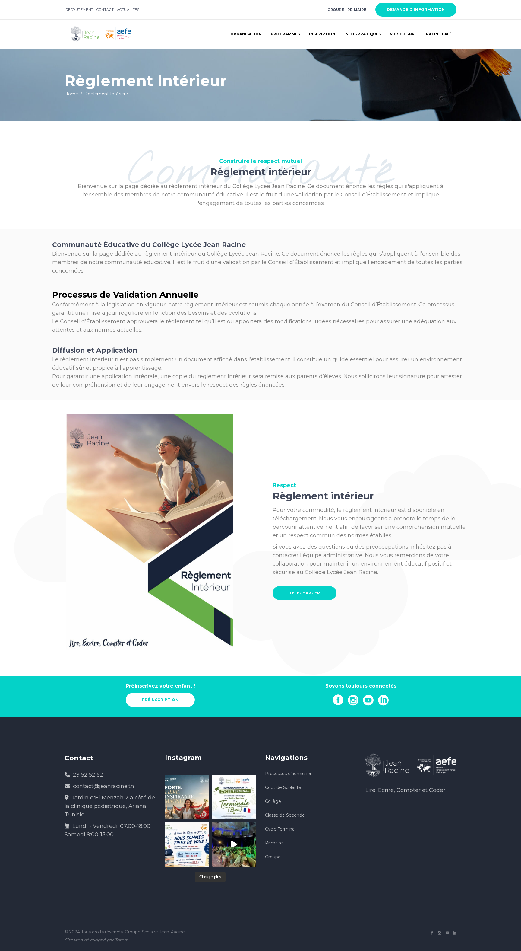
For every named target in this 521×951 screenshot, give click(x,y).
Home (71, 94)
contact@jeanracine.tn (103, 786)
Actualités (128, 10)
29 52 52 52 (88, 774)
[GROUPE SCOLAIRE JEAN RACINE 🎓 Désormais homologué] (234, 797)
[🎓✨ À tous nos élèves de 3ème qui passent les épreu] (187, 844)
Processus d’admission (289, 773)
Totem (121, 940)
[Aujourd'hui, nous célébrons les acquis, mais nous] (187, 797)
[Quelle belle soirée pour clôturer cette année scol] (234, 844)
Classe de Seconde (285, 815)
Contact (105, 10)
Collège (273, 801)
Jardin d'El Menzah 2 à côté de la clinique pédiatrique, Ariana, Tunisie (110, 806)
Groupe (273, 857)
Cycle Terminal (280, 829)
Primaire (356, 10)
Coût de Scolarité (283, 787)
